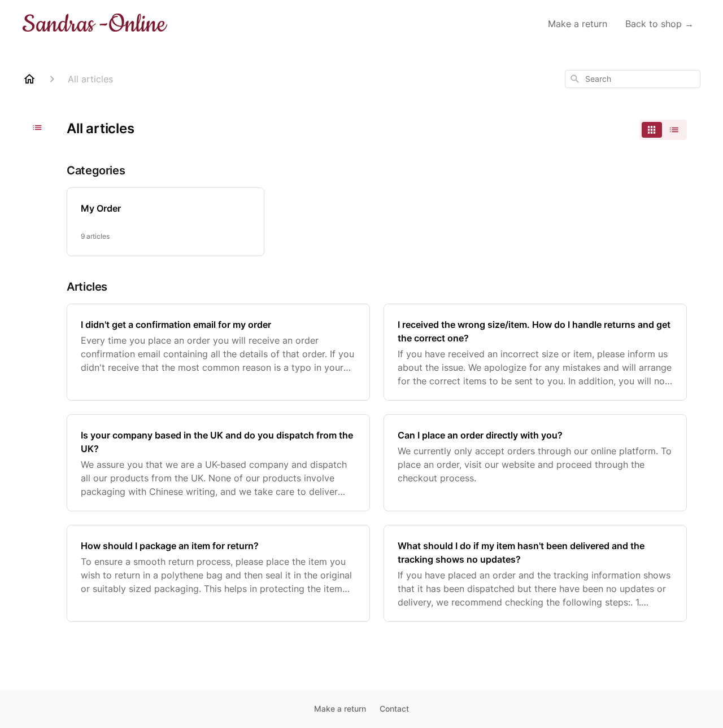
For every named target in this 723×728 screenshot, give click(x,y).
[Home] (29, 79)
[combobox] (632, 79)
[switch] (663, 130)
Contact (394, 708)
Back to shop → (659, 23)
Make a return (577, 23)
